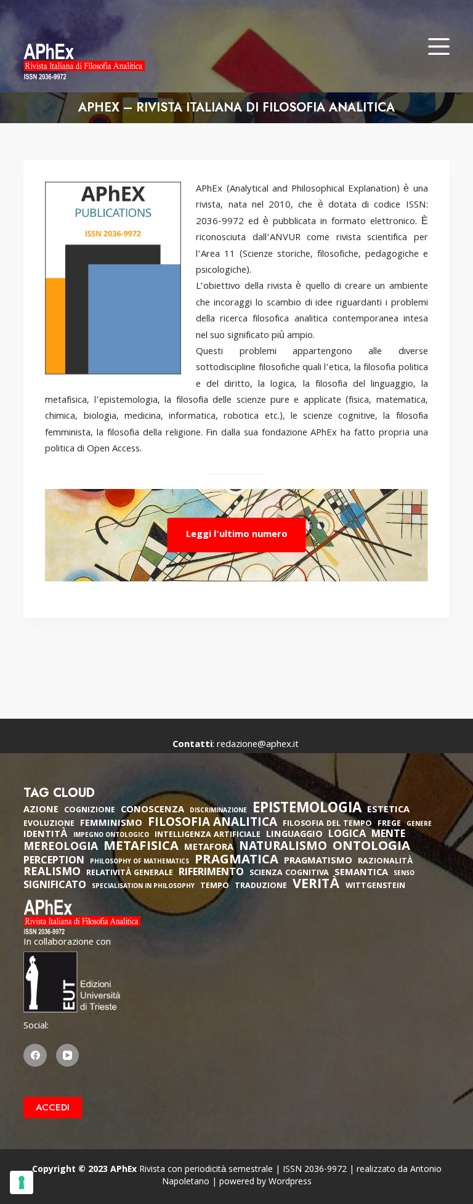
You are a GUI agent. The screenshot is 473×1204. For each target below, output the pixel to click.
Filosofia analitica (212, 823)
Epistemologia (307, 809)
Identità (45, 835)
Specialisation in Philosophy (143, 887)
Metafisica (141, 847)
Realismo (52, 873)
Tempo (214, 887)
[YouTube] (67, 1055)
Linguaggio (294, 835)
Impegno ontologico (111, 836)
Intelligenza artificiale (208, 835)
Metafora (208, 848)
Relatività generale (129, 874)
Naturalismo (283, 847)
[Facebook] (35, 1055)
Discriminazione (218, 811)
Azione (41, 810)
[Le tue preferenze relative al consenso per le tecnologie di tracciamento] (21, 1182)
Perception (53, 861)
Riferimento (211, 873)
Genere (419, 825)
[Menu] (439, 46)
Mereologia (60, 848)
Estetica (388, 810)
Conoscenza (152, 810)
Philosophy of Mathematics (139, 862)
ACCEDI (53, 1107)
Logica (347, 835)
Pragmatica (236, 861)
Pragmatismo (318, 862)
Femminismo (111, 824)
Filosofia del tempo (327, 824)
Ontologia (371, 847)
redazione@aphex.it (258, 745)
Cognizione (89, 811)
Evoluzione (49, 824)
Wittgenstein (375, 887)
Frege (389, 824)
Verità (316, 886)
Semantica (361, 873)
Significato (54, 886)
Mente (388, 835)
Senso (404, 874)
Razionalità (385, 862)
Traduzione (261, 887)
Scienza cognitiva (289, 874)
